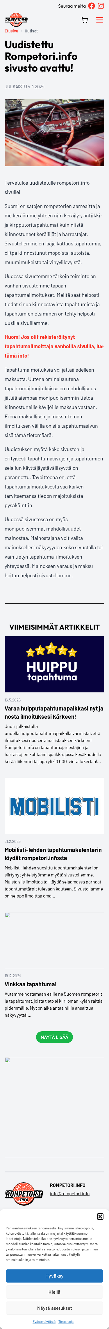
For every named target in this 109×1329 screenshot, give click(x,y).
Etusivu (11, 30)
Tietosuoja (66, 1321)
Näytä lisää (54, 1037)
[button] (100, 1216)
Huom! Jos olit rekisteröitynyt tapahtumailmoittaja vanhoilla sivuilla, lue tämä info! (54, 346)
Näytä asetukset (54, 1308)
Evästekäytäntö (44, 1321)
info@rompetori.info (70, 1193)
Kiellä (54, 1292)
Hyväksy (54, 1276)
